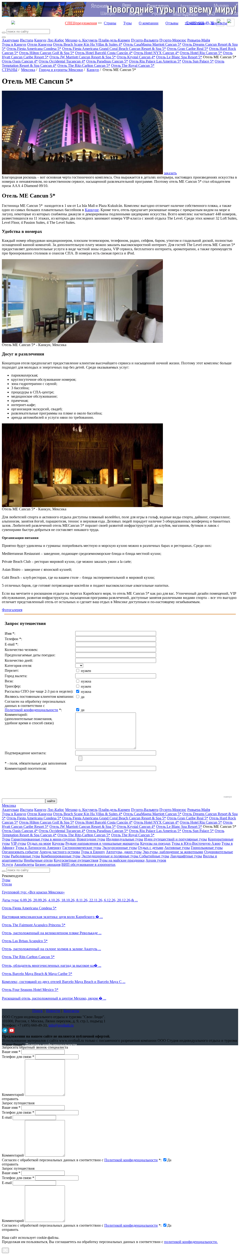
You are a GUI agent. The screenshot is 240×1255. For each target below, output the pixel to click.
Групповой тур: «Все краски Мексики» (33, 892)
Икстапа (26, 40)
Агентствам (194, 23)
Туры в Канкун (14, 44)
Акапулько (10, 40)
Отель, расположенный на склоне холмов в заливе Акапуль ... (51, 949)
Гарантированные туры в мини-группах (43, 839)
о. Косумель (88, 40)
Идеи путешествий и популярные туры (175, 839)
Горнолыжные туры (207, 848)
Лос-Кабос (55, 40)
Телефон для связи (18, 1057)
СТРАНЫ (9, 70)
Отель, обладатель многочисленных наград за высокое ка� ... (51, 965)
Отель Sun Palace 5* (198, 61)
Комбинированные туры (60, 856)
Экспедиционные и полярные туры (110, 856)
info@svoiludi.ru (61, 1025)
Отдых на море (39, 843)
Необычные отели (38, 860)
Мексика (28, 70)
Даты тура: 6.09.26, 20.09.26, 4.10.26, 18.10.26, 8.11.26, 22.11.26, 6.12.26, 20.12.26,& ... (70, 900)
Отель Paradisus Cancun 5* (107, 61)
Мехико (71, 40)
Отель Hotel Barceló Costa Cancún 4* (104, 53)
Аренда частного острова (59, 852)
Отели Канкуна (39, 44)
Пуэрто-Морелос (172, 40)
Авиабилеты (24, 865)
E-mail (7, 1117)
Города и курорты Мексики (61, 70)
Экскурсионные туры (119, 848)
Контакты (219, 23)
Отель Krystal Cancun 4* (136, 57)
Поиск (37, 1011)
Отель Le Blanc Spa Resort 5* (179, 57)
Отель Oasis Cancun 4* (20, 61)
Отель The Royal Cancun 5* (132, 65)
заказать (170, 173)
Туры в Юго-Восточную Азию (196, 843)
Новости (53, 1011)
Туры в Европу (93, 852)
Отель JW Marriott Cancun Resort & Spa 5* (82, 57)
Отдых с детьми (150, 848)
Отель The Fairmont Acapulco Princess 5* (33, 925)
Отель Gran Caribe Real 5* (187, 49)
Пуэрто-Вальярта (144, 40)
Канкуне (92, 210)
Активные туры (177, 848)
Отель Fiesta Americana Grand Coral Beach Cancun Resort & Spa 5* (114, 49)
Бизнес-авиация (47, 865)
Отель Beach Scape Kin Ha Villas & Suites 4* (87, 44)
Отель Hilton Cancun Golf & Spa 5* (46, 53)
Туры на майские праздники (122, 860)
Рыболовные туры (25, 856)
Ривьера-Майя (198, 40)
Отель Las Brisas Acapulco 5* (25, 941)
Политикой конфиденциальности (31, 710)
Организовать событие (20, 852)
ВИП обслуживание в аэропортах (88, 865)
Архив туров (156, 860)
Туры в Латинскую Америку (38, 848)
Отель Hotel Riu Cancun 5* (201, 53)
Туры (127, 23)
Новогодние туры (91, 839)
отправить (10, 1230)
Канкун (40, 40)
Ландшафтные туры (186, 856)
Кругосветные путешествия (76, 860)
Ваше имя (11, 1052)
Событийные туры (154, 856)
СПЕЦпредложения (81, 23)
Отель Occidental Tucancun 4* (62, 61)
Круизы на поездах (155, 843)
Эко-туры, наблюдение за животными (172, 852)
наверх (228, 796)
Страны (110, 23)
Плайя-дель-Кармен (114, 40)
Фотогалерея (12, 610)
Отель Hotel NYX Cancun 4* (156, 53)
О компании (148, 23)
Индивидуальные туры (124, 839)
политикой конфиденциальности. (191, 1242)
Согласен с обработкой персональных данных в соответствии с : (81, 1160)
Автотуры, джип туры (124, 852)
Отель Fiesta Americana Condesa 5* (34, 49)
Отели (7, 884)
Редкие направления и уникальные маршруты (102, 843)
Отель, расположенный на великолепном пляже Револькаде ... (51, 933)
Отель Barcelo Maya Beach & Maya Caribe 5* (37, 974)
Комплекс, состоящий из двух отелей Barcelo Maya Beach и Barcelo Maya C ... (63, 982)
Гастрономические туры (81, 848)
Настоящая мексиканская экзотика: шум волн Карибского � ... (52, 917)
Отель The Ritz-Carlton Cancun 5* (83, 65)
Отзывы (171, 23)
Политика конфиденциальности (51, 1045)
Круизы (58, 843)
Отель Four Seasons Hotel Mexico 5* (30, 990)
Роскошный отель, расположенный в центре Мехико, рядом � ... (54, 998)
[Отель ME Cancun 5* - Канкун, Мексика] (82, 342)
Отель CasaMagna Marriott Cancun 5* (152, 44)
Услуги (7, 865)
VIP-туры (18, 843)
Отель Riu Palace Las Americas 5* (155, 61)
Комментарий (13, 1095)
